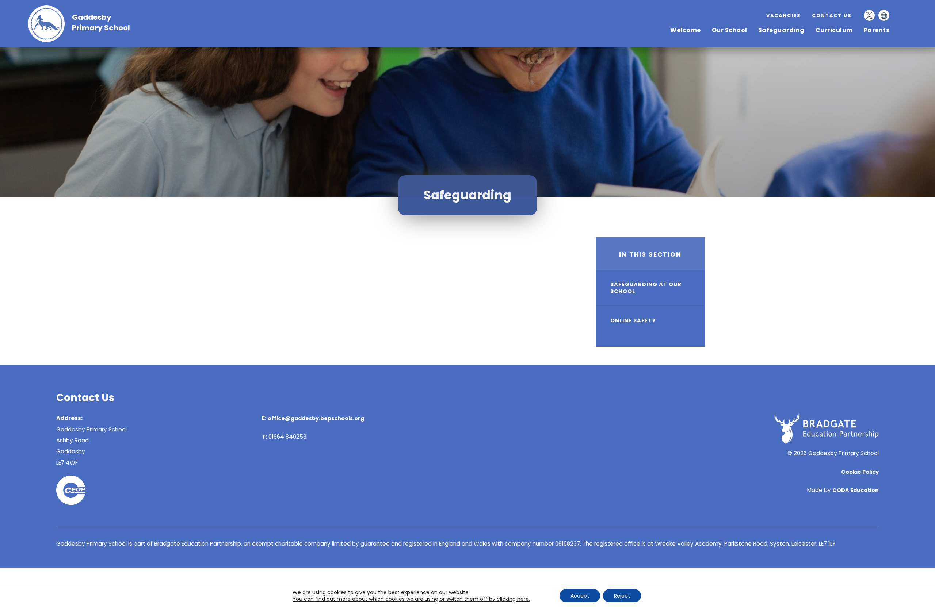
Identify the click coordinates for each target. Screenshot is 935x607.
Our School (729, 30)
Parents (877, 30)
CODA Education (855, 490)
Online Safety (633, 320)
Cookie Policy (860, 472)
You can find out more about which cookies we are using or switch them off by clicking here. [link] (411, 599)
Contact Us (832, 15)
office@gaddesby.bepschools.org (316, 418)
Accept (579, 595)
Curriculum (834, 30)
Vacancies (783, 15)
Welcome (685, 30)
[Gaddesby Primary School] (50, 40)
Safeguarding (781, 30)
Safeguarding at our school (646, 288)
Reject (622, 595)
